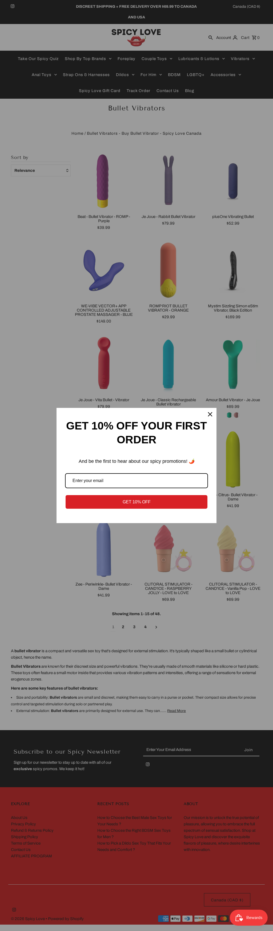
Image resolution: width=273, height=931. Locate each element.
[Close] (210, 414)
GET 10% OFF (137, 502)
